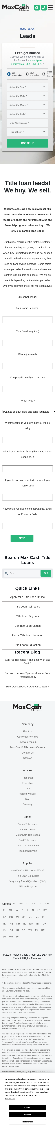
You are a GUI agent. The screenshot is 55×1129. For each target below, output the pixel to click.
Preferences (27, 1122)
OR (11, 930)
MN (24, 917)
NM (31, 923)
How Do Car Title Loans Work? (27, 870)
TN (30, 930)
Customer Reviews (27, 736)
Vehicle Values (27, 794)
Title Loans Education (27, 644)
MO (30, 917)
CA (34, 903)
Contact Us (28, 752)
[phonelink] (44, 8)
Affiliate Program (27, 886)
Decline (27, 1115)
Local (28, 788)
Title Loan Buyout (27, 851)
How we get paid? (27, 742)
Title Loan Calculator (27, 876)
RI (17, 930)
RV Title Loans (28, 829)
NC (5, 923)
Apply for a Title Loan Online (27, 597)
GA (11, 910)
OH (44, 923)
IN (32, 910)
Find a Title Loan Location (27, 635)
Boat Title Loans (27, 840)
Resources (27, 778)
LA (4, 917)
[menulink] (50, 8)
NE (11, 923)
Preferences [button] (10, 1098)
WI (17, 937)
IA (17, 910)
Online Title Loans (27, 824)
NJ (24, 923)
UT (42, 930)
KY (45, 910)
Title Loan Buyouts (27, 616)
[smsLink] (37, 8)
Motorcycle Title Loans (27, 835)
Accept (27, 1107)
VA (4, 937)
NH (18, 923)
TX (36, 930)
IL (27, 910)
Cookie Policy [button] (29, 1092)
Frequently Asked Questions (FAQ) (27, 881)
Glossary (27, 804)
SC (23, 930)
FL (4, 910)
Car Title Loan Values (28, 625)
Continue (27, 143)
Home (23, 29)
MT (44, 917)
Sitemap (27, 758)
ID (22, 910)
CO (40, 903)
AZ (27, 903)
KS (38, 910)
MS (37, 917)
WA (11, 937)
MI (17, 917)
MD (11, 917)
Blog (27, 799)
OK (5, 930)
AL (14, 903)
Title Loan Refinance (27, 606)
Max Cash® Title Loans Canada (27, 747)
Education (27, 783)
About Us (27, 731)
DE (47, 903)
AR (21, 903)
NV (38, 923)
